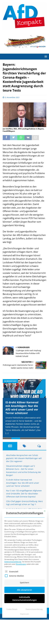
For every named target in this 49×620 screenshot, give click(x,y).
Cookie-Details (11, 609)
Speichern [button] (24, 582)
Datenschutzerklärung (12, 561)
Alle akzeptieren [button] (24, 590)
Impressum (24, 614)
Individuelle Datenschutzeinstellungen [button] (24, 598)
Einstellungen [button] (21, 564)
